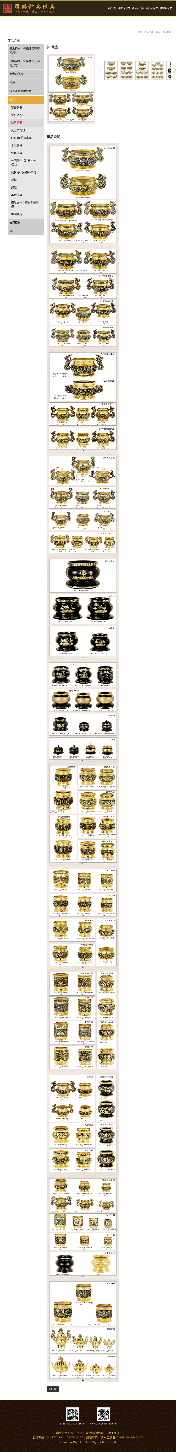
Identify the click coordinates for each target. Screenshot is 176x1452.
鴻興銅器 (166, 32)
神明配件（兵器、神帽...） (23, 162)
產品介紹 (138, 8)
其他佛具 (16, 195)
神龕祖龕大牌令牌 (20, 91)
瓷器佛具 (16, 153)
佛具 (158, 32)
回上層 (53, 1389)
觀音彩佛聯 (16, 73)
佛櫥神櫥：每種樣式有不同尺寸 (24, 63)
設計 (12, 231)
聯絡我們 (166, 8)
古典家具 (14, 222)
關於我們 (124, 8)
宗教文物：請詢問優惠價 (25, 204)
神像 (12, 82)
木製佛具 (16, 145)
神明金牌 (16, 214)
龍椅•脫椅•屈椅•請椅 (23, 172)
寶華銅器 (16, 107)
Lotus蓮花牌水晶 (21, 137)
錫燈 (14, 187)
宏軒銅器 (16, 115)
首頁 (140, 32)
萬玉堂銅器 (18, 130)
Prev (100, 70)
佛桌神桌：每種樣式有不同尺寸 (24, 50)
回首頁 (111, 8)
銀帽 (14, 179)
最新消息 (152, 8)
